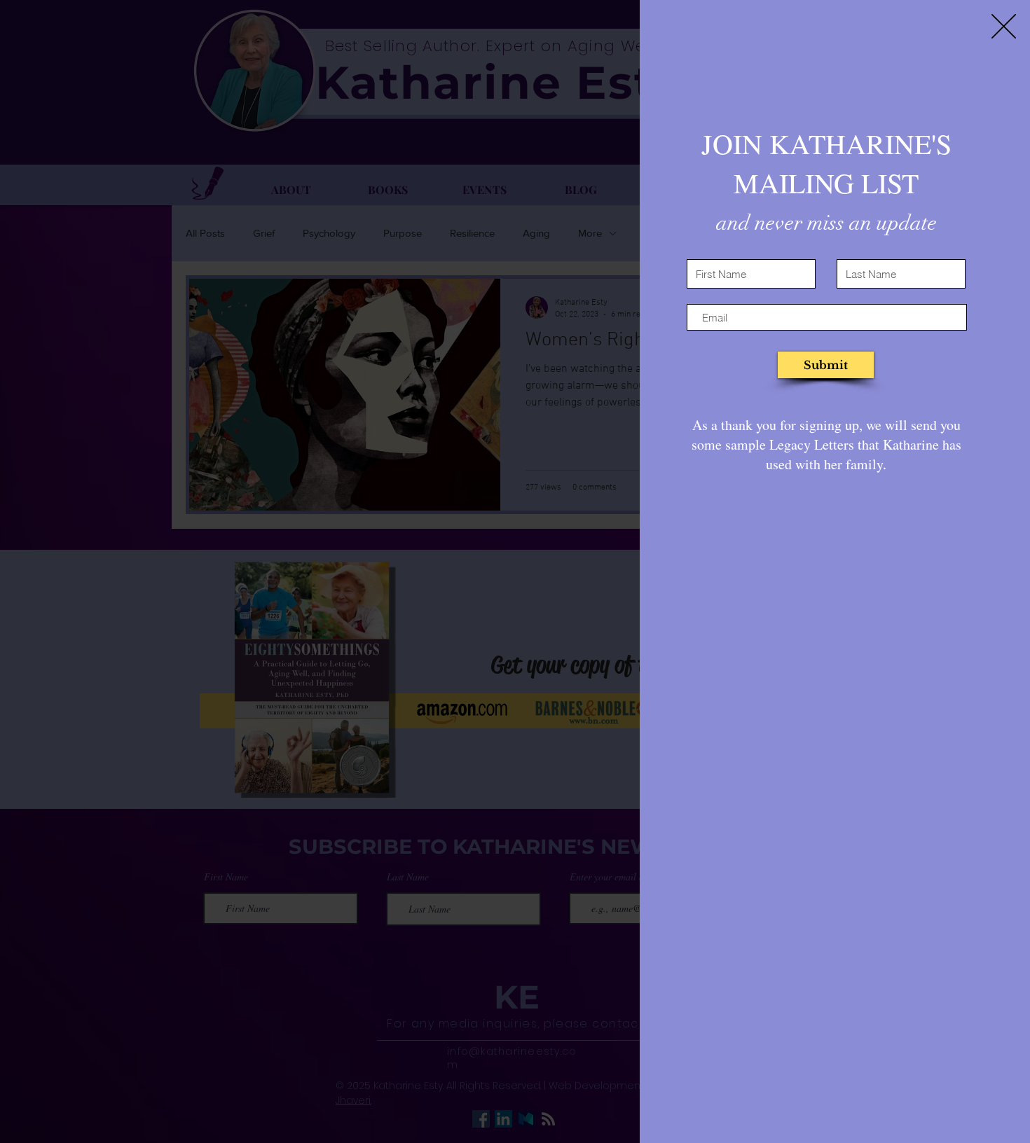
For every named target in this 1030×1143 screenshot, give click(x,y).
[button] (1003, 26)
